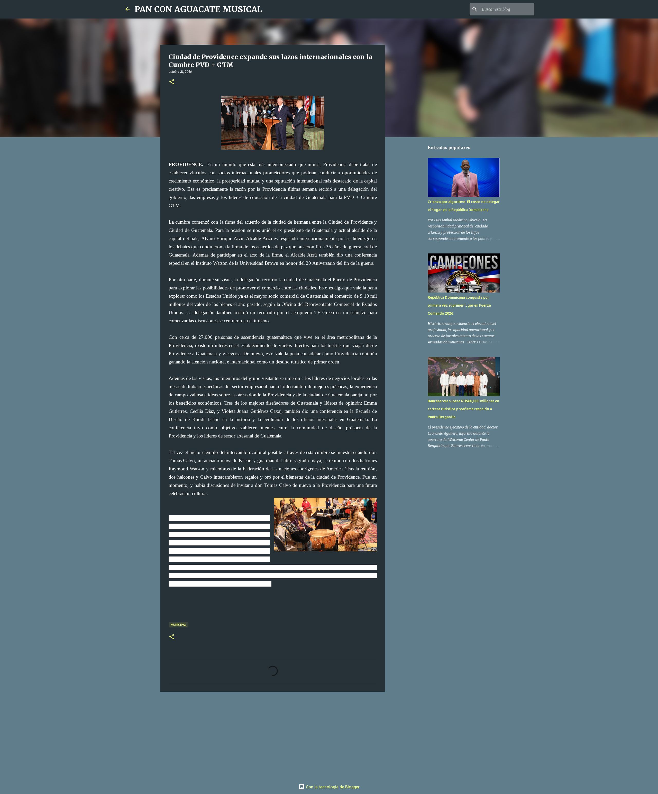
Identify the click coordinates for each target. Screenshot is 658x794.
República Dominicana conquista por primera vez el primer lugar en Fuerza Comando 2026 (459, 305)
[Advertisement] (272, 735)
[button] (172, 82)
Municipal (178, 624)
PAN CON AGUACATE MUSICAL (198, 9)
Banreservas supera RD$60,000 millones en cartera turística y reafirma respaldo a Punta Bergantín (463, 409)
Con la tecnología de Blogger (332, 786)
